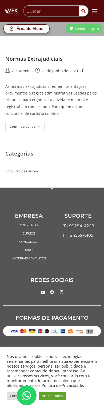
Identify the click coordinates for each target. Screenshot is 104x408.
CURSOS (29, 233)
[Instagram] (61, 292)
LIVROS (28, 250)
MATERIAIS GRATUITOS (28, 258)
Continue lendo (27, 125)
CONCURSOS (28, 242)
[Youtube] (43, 292)
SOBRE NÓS (29, 225)
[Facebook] (52, 292)
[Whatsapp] (27, 395)
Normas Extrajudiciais (34, 58)
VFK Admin (21, 70)
